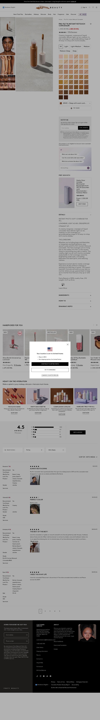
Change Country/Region (50, 375)
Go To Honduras (50, 369)
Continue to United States (50, 364)
